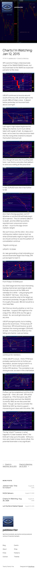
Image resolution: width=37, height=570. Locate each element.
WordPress (31, 566)
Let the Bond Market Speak (13, 506)
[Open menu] (34, 7)
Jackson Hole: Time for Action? (10, 486)
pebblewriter (18, 7)
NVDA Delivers (8, 493)
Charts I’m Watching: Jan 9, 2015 (10, 465)
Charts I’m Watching (22, 58)
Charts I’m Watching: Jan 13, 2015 (25, 465)
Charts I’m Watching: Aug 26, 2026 (12, 499)
